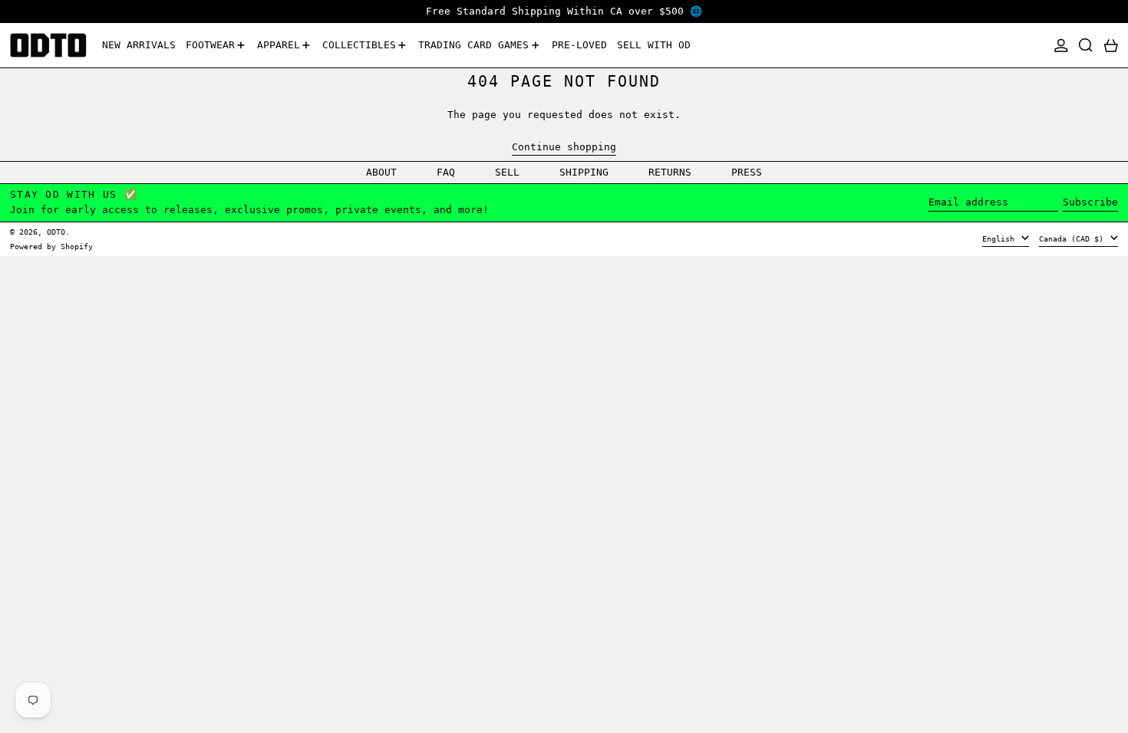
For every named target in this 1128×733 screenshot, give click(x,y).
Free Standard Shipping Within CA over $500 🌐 (564, 11)
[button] (1085, 45)
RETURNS (669, 172)
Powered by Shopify (51, 246)
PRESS (746, 172)
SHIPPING (584, 172)
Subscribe (1090, 202)
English (1000, 238)
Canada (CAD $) (1073, 238)
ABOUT (381, 172)
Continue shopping (564, 147)
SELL (507, 172)
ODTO (56, 231)
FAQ (446, 172)
